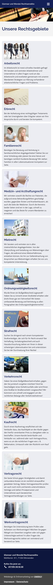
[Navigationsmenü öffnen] (48, 4)
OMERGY (38, 576)
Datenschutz (22, 581)
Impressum (9, 581)
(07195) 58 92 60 (15, 567)
